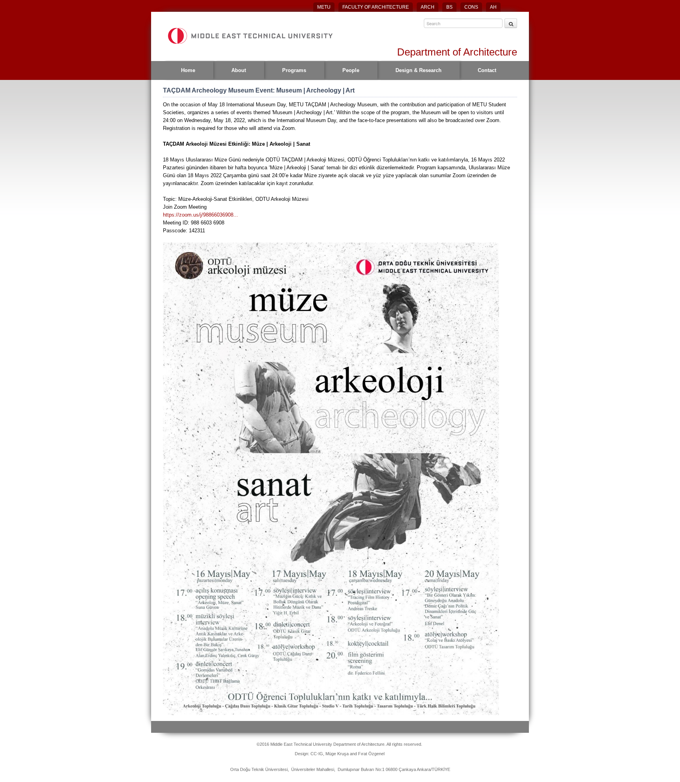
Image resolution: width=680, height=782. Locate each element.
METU (324, 7)
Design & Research (418, 70)
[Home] (249, 36)
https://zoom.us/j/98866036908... (200, 215)
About (238, 70)
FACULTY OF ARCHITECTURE (375, 7)
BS (449, 7)
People (350, 70)
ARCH (427, 7)
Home (188, 70)
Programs (294, 70)
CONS (471, 7)
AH (493, 7)
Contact (487, 70)
